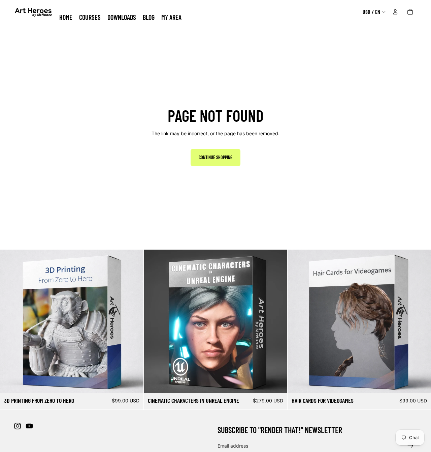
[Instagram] (17, 426)
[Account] (395, 11)
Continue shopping (215, 157)
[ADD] (133, 383)
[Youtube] (29, 426)
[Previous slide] (10, 321)
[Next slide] (133, 321)
